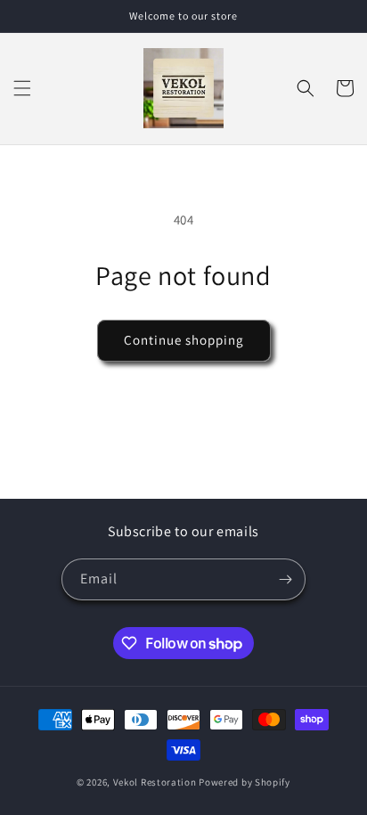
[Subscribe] (285, 579)
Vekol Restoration (155, 782)
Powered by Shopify (244, 782)
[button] (22, 88)
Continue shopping (184, 339)
